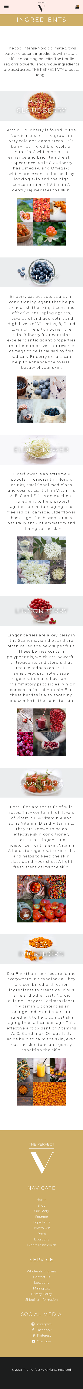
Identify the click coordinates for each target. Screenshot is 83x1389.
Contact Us (41, 1277)
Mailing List (41, 1288)
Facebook (43, 1330)
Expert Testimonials (41, 1245)
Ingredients (41, 1222)
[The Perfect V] (41, 1158)
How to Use (41, 1228)
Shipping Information (41, 1300)
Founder (41, 1217)
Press (41, 1234)
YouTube (43, 1341)
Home (41, 1200)
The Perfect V (33, 1370)
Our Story (41, 1211)
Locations (41, 1239)
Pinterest (43, 1335)
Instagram (43, 1324)
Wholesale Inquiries (41, 1271)
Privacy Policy (41, 1294)
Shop (41, 1205)
